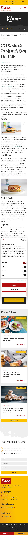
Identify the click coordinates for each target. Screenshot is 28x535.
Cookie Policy (14, 527)
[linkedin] (16, 499)
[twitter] (11, 499)
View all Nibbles (14, 420)
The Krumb (8, 34)
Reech (16, 529)
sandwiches (11, 175)
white (2, 86)
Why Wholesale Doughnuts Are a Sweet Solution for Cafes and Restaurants (13, 410)
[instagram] (14, 499)
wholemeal (9, 86)
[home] (6, 8)
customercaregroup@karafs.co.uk (11, 497)
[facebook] (9, 499)
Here (13, 3)
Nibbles (13, 34)
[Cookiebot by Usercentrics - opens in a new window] (20, 240)
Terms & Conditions (20, 525)
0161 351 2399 (5, 495)
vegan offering (17, 146)
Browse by (22, 29)
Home (3, 34)
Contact (7, 533)
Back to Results (7, 38)
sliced (24, 90)
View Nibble (20, 344)
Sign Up (14, 300)
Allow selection (14, 289)
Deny (14, 294)
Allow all (14, 285)
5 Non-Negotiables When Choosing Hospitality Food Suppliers (11, 374)
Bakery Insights (19, 34)
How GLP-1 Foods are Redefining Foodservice (13, 339)
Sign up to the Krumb (7, 29)
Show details (21, 280)
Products (22, 533)
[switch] (24, 267)
